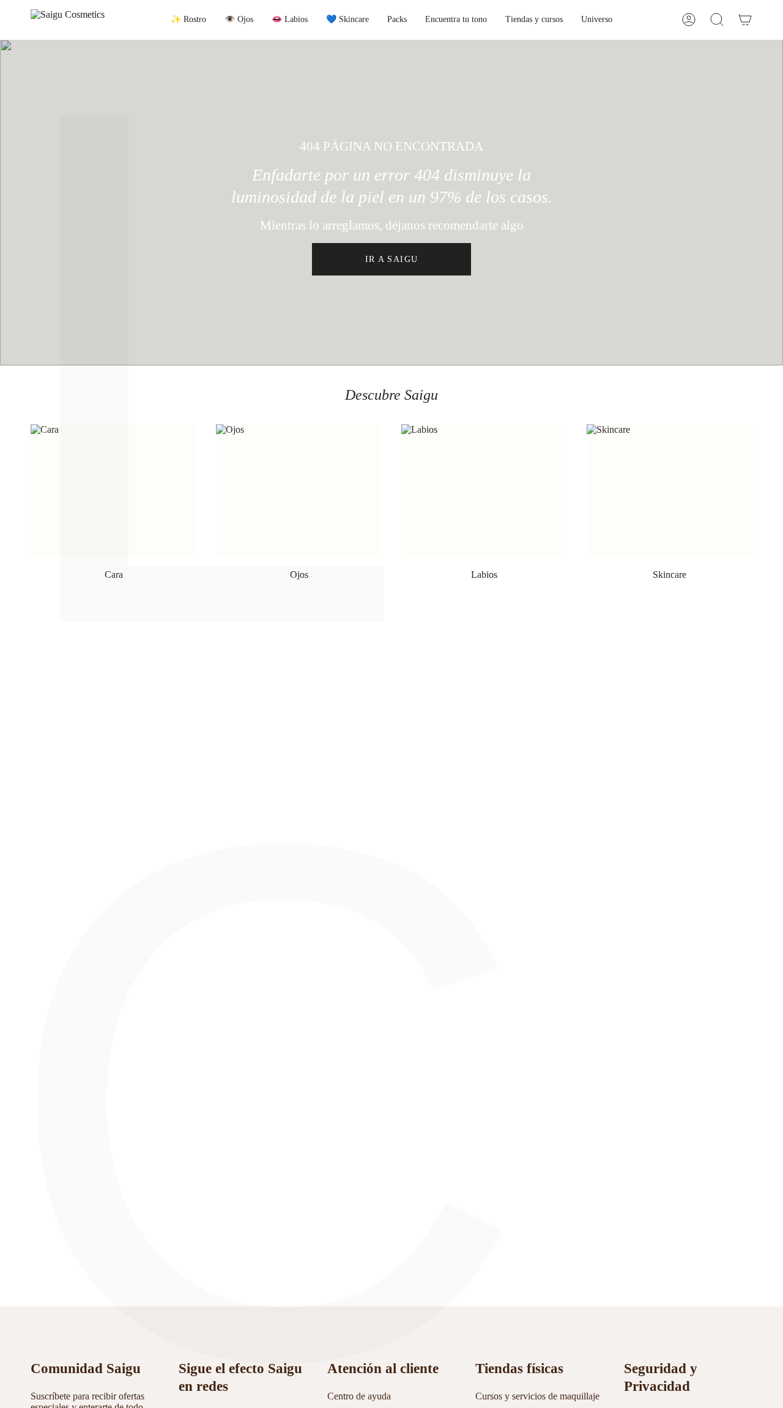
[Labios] (484, 490)
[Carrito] (745, 20)
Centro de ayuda (359, 1396)
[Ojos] (299, 490)
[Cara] (113, 490)
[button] (188, 20)
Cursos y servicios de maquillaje (537, 1396)
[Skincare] (669, 490)
